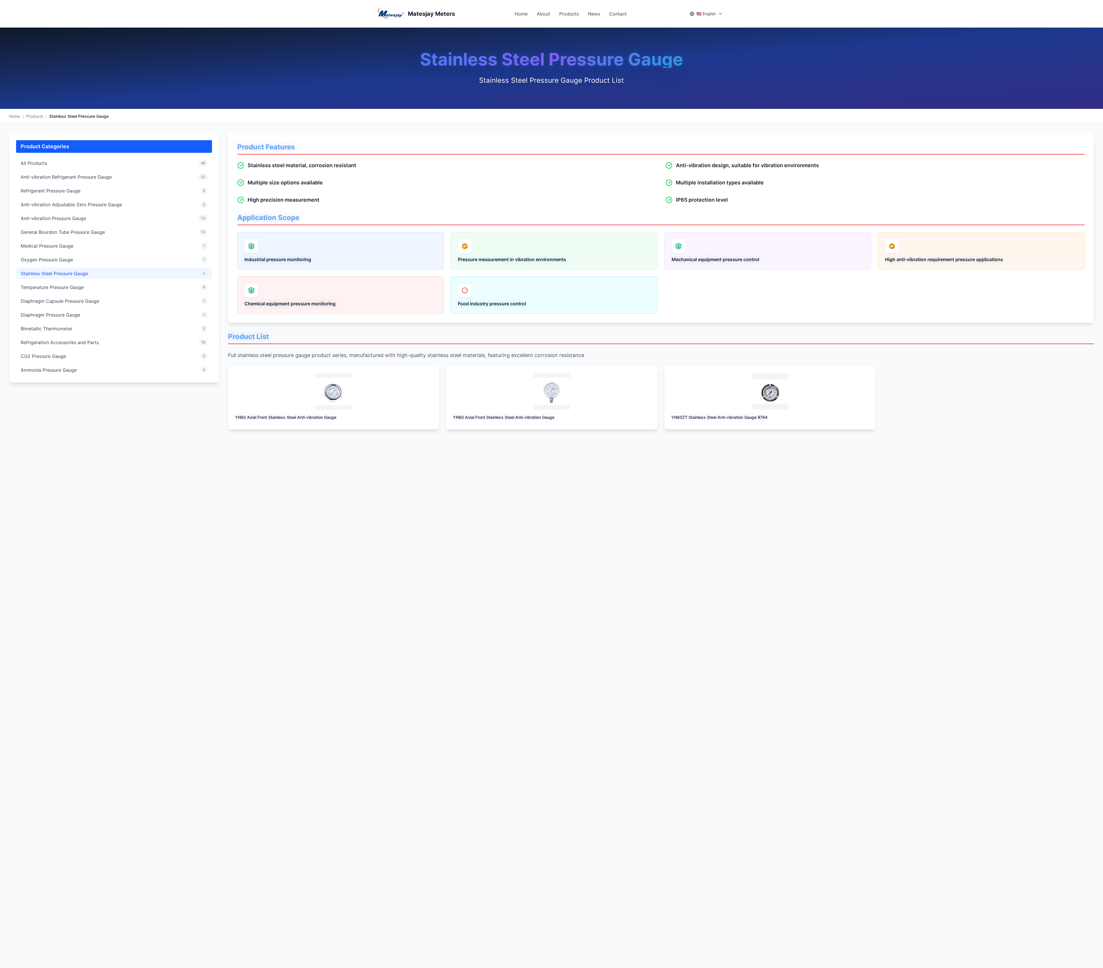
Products (569, 14)
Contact (618, 14)
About (543, 14)
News (594, 14)
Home (521, 14)
